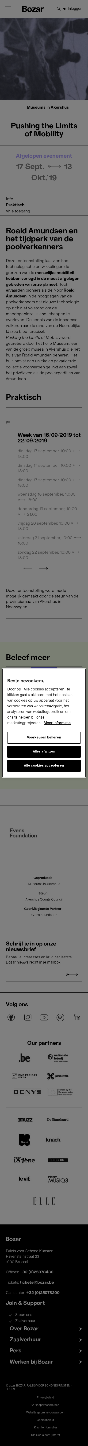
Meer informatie (57, 723)
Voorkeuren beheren (44, 737)
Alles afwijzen (44, 751)
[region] (44, 723)
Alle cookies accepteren (44, 765)
